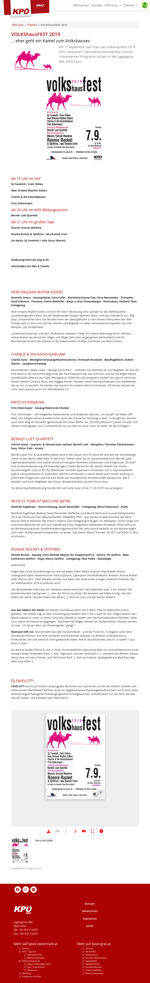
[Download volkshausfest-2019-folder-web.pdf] (48, 831)
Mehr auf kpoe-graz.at (94, 944)
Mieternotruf (91, 954)
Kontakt (96, 5)
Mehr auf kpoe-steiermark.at (35, 944)
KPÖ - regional (29, 951)
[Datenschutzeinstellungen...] (144, 5)
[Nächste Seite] (75, 831)
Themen (129, 5)
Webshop (26, 973)
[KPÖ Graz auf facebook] (18, 889)
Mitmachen (81, 5)
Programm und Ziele (31, 976)
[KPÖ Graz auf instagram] (26, 889)
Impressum (90, 918)
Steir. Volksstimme (36, 967)
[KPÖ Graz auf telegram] (34, 889)
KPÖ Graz (112, 5)
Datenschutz (90, 911)
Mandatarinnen (34, 954)
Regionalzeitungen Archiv (39, 963)
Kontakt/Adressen (93, 967)
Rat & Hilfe (90, 951)
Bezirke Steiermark (36, 957)
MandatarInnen (92, 963)
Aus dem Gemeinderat (95, 957)
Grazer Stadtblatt (93, 970)
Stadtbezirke (91, 961)
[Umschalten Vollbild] (92, 831)
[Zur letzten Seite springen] (83, 831)
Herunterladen (44, 840)
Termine (26, 948)
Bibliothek (32, 970)
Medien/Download (31, 961)
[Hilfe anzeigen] (101, 831)
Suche (89, 926)
